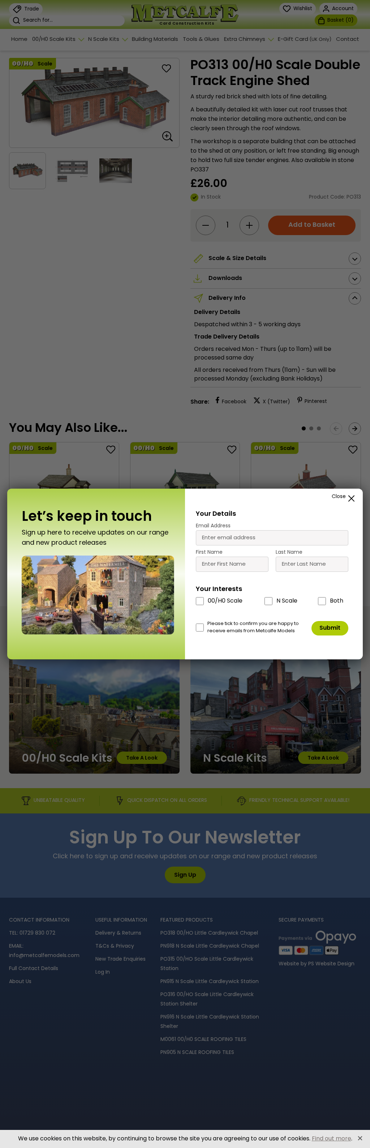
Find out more (331, 1139)
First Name (209, 552)
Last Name (289, 552)
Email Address (213, 526)
